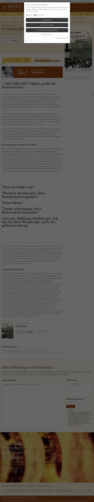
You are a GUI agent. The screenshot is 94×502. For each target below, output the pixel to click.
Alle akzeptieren (47, 20)
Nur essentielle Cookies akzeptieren (47, 30)
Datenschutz (65, 38)
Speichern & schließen (47, 25)
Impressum (58, 38)
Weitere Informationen (47, 34)
